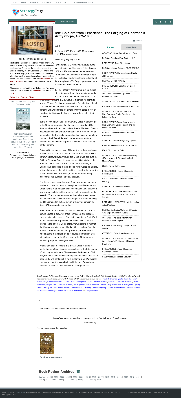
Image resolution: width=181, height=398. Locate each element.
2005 (73, 379)
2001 (99, 379)
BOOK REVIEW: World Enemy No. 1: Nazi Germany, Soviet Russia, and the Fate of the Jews (118, 114)
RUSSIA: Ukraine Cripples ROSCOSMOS (120, 68)
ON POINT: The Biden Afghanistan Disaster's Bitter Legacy (117, 219)
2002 (92, 379)
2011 (138, 377)
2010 (41, 379)
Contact (34, 2)
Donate (24, 97)
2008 (54, 379)
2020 (81, 377)
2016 (107, 377)
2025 (49, 377)
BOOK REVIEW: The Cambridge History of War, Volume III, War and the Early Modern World (119, 158)
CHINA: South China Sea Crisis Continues (120, 101)
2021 (75, 377)
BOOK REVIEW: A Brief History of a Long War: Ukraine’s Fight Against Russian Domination (120, 241)
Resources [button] (67, 21)
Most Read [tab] (131, 47)
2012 (132, 377)
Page (32, 12)
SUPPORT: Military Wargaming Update (119, 140)
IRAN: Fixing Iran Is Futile (113, 150)
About (24, 2)
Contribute (47, 2)
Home (15, 2)
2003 (86, 379)
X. (13, 93)
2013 (126, 377)
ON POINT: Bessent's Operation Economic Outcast (116, 95)
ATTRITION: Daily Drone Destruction (118, 233)
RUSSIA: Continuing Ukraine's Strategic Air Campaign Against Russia (119, 211)
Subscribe (14, 97)
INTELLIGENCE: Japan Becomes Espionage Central (117, 250)
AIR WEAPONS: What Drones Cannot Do (120, 106)
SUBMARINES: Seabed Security (116, 256)
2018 (94, 377)
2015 (113, 377)
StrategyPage (20, 392)
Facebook (36, 90)
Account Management (84, 2)
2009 (48, 379)
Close (31, 97)
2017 (100, 377)
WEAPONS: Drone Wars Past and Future (120, 53)
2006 (67, 379)
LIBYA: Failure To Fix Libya (113, 165)
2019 (88, 377)
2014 (119, 377)
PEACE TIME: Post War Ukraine (116, 63)
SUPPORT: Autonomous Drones (116, 186)
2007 (61, 379)
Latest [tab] (110, 47)
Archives (139, 40)
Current (42, 377)
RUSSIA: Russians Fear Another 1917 (118, 58)
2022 (69, 377)
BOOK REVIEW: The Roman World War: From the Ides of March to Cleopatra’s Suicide (120, 194)
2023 (62, 377)
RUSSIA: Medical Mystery (113, 80)
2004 (80, 379)
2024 (56, 377)
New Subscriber (63, 2)
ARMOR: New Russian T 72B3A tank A (119, 145)
